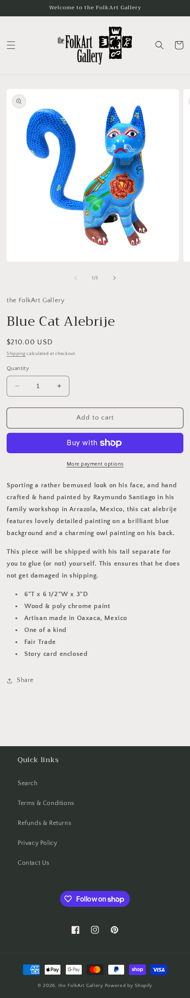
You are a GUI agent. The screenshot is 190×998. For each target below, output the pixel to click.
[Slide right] (114, 278)
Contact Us (33, 863)
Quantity (18, 368)
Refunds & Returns (44, 823)
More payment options (95, 464)
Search (28, 783)
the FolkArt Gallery (80, 985)
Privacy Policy (37, 843)
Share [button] (25, 680)
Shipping (16, 353)
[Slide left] (75, 278)
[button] (11, 45)
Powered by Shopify (129, 985)
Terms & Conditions (46, 803)
